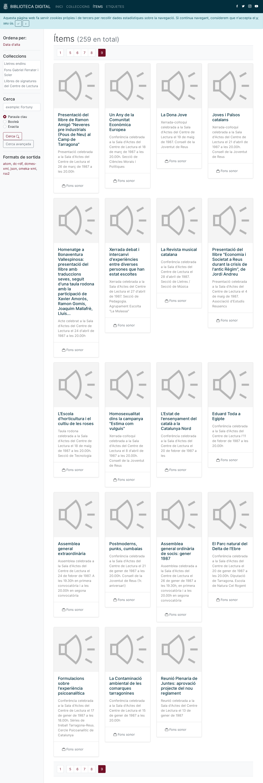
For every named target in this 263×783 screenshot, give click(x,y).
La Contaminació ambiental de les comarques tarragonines (125, 686)
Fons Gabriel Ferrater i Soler (21, 72)
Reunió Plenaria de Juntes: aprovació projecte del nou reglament (179, 686)
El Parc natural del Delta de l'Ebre (229, 546)
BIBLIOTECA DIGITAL (29, 6)
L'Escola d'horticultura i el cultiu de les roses (76, 418)
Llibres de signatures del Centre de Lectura (21, 83)
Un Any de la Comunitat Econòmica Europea (121, 122)
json (13, 168)
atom (7, 164)
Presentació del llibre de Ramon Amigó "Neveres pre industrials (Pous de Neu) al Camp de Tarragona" (74, 129)
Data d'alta (11, 44)
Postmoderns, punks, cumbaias (125, 546)
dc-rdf (18, 164)
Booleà (13, 122)
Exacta (13, 126)
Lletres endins (15, 64)
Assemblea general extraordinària (71, 548)
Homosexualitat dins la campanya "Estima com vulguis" (126, 421)
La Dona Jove (174, 114)
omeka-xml (27, 168)
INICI (59, 7)
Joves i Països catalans (226, 117)
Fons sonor (74, 185)
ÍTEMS (98, 7)
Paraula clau (17, 117)
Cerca (11, 136)
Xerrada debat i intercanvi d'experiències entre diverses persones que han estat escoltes (126, 262)
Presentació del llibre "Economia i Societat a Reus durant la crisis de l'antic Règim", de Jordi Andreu (229, 262)
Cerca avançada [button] (18, 144)
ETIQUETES (115, 7)
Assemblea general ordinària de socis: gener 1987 (177, 551)
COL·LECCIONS (78, 7)
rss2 (6, 173)
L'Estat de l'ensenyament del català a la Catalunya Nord (179, 421)
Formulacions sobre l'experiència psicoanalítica (71, 686)
